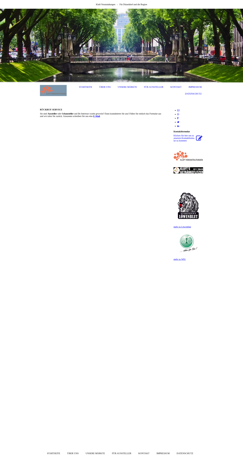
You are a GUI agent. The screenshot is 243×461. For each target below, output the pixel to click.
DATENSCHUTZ (193, 94)
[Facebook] (177, 118)
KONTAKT (176, 87)
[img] (121, 45)
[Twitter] (178, 122)
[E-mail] (178, 110)
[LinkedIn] (178, 126)
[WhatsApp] (178, 114)
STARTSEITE (85, 87)
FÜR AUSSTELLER (153, 87)
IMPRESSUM (195, 87)
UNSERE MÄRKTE (127, 87)
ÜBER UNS (105, 87)
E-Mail (96, 116)
